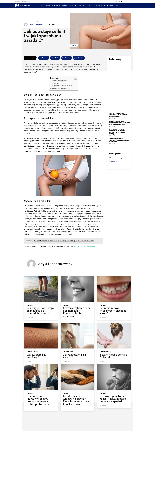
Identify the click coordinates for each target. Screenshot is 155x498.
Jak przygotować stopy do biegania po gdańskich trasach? (40, 310)
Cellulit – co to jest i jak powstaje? (60, 82)
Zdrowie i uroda (32, 352)
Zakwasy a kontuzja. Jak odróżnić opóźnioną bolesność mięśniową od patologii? (119, 122)
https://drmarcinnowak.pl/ (85, 246)
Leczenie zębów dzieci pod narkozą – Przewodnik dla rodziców (76, 312)
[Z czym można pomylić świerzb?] (114, 335)
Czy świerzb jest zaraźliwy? (36, 356)
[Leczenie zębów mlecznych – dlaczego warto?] (114, 289)
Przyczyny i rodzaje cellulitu (62, 85)
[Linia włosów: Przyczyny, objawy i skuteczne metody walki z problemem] (41, 377)
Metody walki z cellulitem (61, 88)
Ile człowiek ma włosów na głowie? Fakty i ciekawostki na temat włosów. (76, 400)
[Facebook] (115, 1)
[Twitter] (119, 1)
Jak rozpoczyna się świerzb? (74, 356)
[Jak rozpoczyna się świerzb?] (77, 335)
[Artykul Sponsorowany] (26, 24)
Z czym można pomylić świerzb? (113, 356)
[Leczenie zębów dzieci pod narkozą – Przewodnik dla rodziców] (77, 289)
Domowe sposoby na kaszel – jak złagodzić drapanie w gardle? (113, 398)
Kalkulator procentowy (115, 158)
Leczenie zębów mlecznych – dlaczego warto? (113, 310)
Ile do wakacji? (113, 161)
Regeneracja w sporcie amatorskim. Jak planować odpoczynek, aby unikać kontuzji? (117, 131)
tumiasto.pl (27, 21)
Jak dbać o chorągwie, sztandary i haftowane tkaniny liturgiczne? (119, 140)
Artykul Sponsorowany (35, 24)
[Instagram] (117, 1)
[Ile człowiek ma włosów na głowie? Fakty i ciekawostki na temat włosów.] (77, 377)
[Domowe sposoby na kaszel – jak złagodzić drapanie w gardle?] (114, 377)
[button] (117, 5)
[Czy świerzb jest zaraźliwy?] (41, 335)
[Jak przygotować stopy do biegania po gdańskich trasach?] (41, 289)
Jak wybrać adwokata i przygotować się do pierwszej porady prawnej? (118, 114)
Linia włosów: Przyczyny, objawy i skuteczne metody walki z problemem (38, 400)
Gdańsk (33, 21)
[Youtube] (121, 1)
